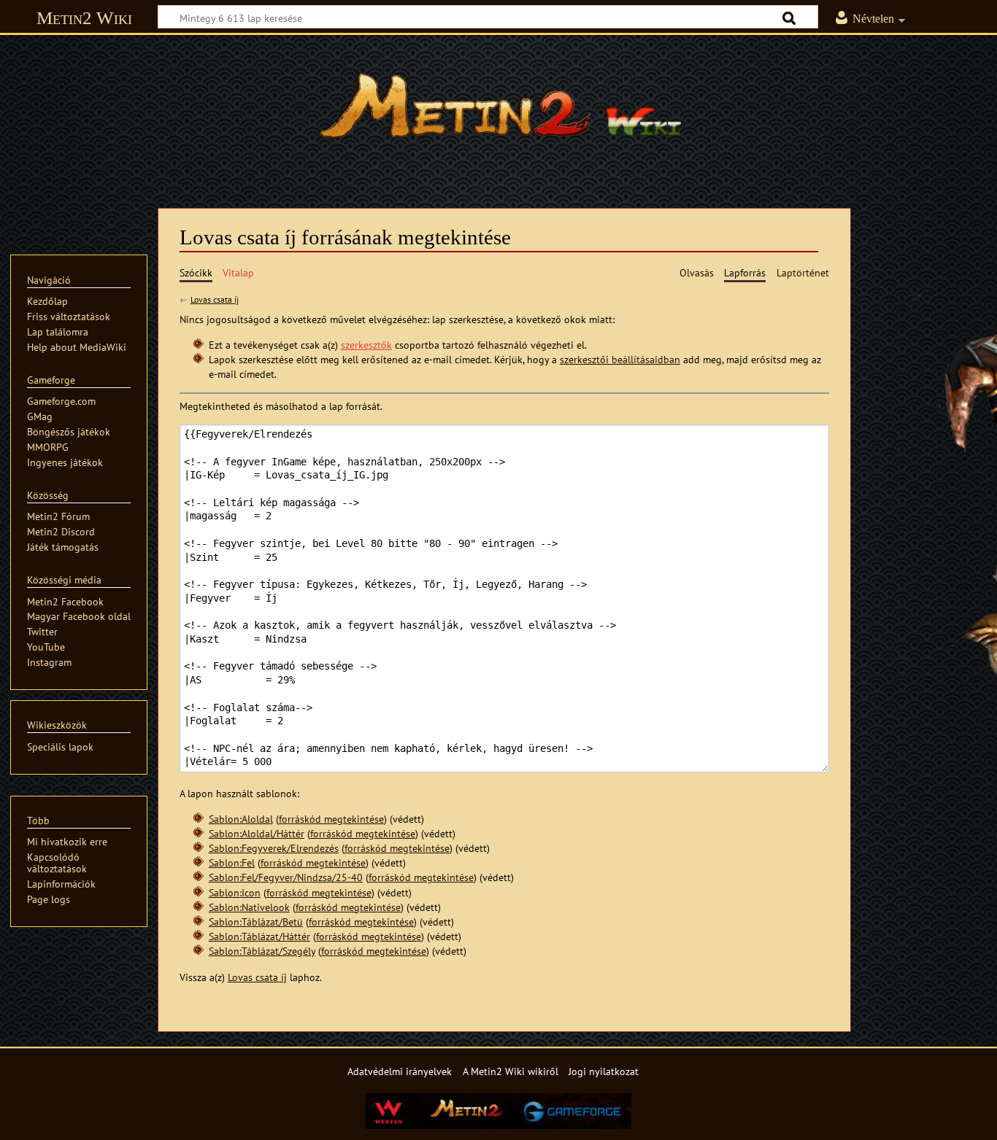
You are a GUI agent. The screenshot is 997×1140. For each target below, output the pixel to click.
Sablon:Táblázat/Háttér (259, 936)
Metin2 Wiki (84, 18)
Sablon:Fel (232, 862)
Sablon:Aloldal (241, 819)
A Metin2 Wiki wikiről (510, 1071)
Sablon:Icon (235, 892)
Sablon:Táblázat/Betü (256, 921)
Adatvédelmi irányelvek (399, 1071)
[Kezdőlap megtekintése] (498, 113)
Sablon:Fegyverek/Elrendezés (274, 848)
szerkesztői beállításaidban (620, 359)
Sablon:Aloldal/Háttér (256, 833)
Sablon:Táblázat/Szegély (262, 951)
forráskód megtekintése (331, 819)
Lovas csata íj (214, 299)
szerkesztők (366, 345)
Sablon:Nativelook (249, 907)
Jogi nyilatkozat (604, 1071)
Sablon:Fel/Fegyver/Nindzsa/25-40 (286, 877)
